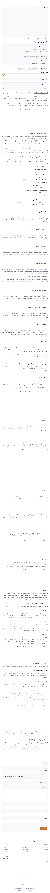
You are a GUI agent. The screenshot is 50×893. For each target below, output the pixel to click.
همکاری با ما (5, 858)
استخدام (47, 849)
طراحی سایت (45, 763)
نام (46, 804)
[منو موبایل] (40, 2)
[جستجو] (3, 75)
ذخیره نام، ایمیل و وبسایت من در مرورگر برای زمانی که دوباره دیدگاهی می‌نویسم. (31, 824)
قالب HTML (25, 849)
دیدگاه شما (45, 787)
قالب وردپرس (25, 847)
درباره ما (6, 855)
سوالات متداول (5, 851)
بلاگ (41, 38)
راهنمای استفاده (4, 847)
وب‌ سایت (45, 818)
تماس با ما (6, 849)
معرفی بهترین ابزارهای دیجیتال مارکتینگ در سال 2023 (34, 56)
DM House (20, 890)
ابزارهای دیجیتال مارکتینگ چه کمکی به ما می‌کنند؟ (35, 51)
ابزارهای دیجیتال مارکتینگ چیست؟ (38, 49)
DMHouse (46, 38)
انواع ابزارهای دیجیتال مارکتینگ (39, 53)
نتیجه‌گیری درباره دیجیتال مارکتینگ (38, 63)
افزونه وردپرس (25, 851)
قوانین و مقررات (45, 847)
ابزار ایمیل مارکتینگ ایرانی (40, 60)
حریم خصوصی (5, 853)
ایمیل (46, 811)
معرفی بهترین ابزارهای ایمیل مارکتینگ (37, 58)
